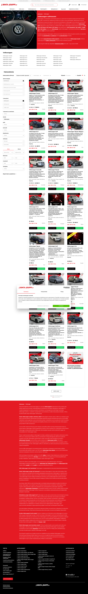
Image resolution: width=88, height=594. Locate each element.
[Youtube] (72, 575)
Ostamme (35, 528)
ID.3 (82, 29)
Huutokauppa (6, 572)
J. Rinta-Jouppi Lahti (21, 567)
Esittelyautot (6, 104)
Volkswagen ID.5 (23, 61)
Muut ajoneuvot (7, 94)
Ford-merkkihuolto (70, 556)
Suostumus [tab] (26, 291)
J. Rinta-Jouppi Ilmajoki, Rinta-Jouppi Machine (25, 560)
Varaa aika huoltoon (70, 559)
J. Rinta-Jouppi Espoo (21, 550)
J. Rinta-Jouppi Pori (42, 550)
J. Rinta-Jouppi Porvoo (43, 552)
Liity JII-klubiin (7, 578)
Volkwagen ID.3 (43, 463)
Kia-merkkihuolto (70, 557)
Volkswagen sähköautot (75, 59)
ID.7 (43, 30)
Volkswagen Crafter (7, 65)
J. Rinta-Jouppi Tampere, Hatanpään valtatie (46, 561)
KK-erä (19, 149)
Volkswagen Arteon (7, 57)
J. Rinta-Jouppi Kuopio (22, 566)
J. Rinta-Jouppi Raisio (42, 554)
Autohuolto (70, 548)
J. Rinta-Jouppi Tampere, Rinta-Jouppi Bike (46, 567)
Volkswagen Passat (41, 59)
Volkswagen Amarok (7, 55)
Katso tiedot (33, 113)
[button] (9, 173)
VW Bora (36, 456)
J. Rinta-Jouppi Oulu (21, 571)
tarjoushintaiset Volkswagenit (51, 38)
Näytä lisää (56, 391)
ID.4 (84, 29)
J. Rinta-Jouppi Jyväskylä (22, 562)
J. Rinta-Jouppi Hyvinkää (22, 556)
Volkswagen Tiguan (57, 61)
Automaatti (6, 144)
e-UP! (35, 465)
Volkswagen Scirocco (41, 63)
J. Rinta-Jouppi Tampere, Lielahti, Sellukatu (45, 564)
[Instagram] (68, 575)
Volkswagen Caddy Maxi (8, 61)
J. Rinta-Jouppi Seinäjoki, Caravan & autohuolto (46, 557)
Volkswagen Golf (23, 55)
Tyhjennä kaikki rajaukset (24, 75)
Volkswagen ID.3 (23, 57)
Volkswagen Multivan (41, 55)
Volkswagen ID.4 (23, 59)
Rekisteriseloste (6, 585)
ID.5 (39, 30)
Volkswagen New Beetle (42, 57)
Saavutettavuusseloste (8, 588)
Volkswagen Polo (40, 61)
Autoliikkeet (21, 548)
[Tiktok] (73, 575)
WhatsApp (41, 113)
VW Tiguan (55, 27)
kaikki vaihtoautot (50, 40)
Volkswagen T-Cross (57, 55)
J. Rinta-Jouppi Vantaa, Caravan (45, 569)
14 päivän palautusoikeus (8, 560)
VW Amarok (55, 29)
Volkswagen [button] (38, 75)
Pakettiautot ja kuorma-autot (10, 87)
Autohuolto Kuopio (70, 552)
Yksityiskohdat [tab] (44, 291)
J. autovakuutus (63, 35)
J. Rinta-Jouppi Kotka (21, 564)
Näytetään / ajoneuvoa (56, 395)
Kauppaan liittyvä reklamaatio (7, 558)
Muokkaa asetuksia (43, 305)
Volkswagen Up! (73, 57)
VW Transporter (71, 27)
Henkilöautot (6, 80)
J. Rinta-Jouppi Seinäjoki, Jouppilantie (46, 559)
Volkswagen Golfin (52, 440)
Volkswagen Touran (57, 65)
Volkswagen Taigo (57, 59)
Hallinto (4, 550)
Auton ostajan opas (7, 570)
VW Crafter (43, 29)
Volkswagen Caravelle (8, 63)
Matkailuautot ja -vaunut (9, 84)
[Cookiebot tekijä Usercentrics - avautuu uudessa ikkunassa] (64, 288)
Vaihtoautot (6, 100)
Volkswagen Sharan (41, 65)
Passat (40, 522)
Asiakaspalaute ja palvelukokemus (7, 555)
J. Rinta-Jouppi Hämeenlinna (23, 557)
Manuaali (6, 141)
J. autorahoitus (46, 35)
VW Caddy (78, 27)
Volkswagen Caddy (7, 59)
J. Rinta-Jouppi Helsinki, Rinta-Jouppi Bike (26, 554)
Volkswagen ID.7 (23, 63)
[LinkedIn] (70, 575)
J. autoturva (53, 35)
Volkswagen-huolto (75, 38)
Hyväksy (61, 305)
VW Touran (49, 27)
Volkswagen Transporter (75, 55)
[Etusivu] (9, 5)
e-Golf (27, 465)
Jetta (44, 455)
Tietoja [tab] (62, 291)
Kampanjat (5, 565)
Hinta (8, 149)
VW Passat (43, 27)
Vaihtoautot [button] (47, 75)
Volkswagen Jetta (24, 65)
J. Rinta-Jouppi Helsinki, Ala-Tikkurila (25, 552)
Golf (44, 522)
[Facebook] (66, 575)
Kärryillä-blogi (6, 568)
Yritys (5, 548)
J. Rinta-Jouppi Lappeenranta (23, 569)
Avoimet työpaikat (7, 552)
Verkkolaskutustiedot (7, 561)
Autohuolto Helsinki (70, 550)
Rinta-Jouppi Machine (8, 574)
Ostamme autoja (59, 43)
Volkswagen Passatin (24, 440)
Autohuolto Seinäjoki (70, 554)
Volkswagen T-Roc (57, 57)
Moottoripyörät (7, 90)
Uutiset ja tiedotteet (7, 567)
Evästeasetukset (6, 586)
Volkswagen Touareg (57, 63)
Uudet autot (6, 107)
